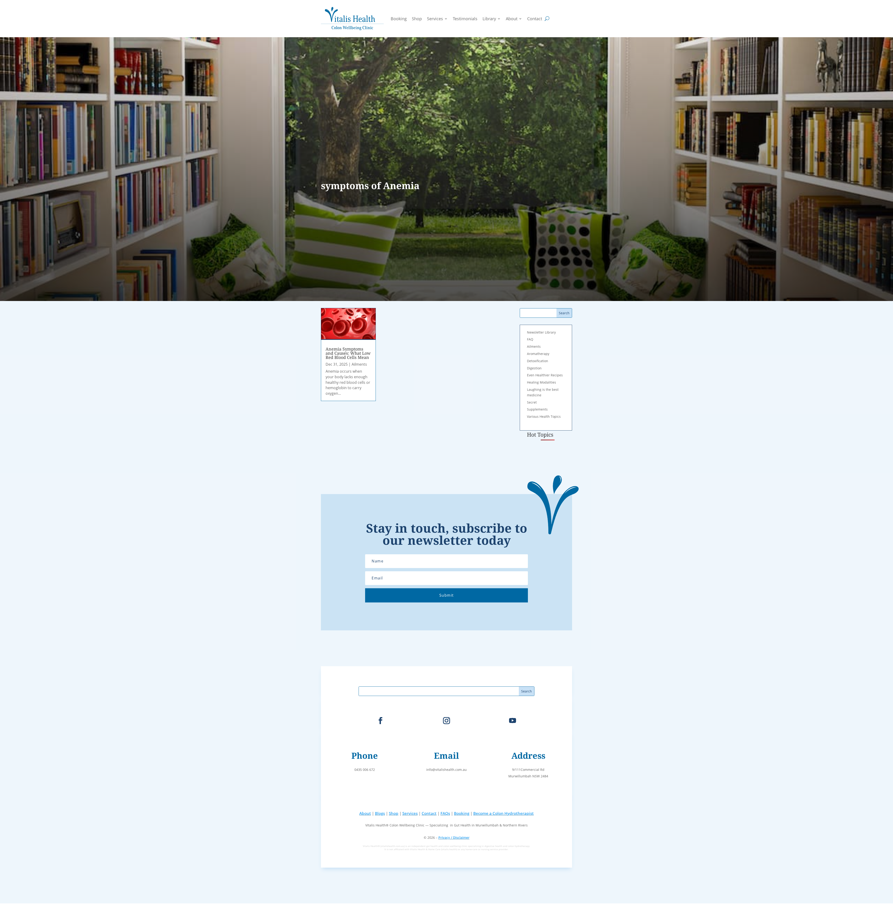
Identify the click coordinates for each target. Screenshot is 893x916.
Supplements (537, 409)
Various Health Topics (544, 416)
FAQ (530, 339)
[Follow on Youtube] (513, 721)
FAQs (445, 813)
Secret (532, 402)
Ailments (359, 364)
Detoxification (537, 361)
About (511, 18)
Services (435, 18)
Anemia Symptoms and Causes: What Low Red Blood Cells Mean (348, 353)
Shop (417, 18)
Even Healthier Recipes (545, 375)
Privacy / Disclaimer (454, 837)
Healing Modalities (541, 382)
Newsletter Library (541, 332)
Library (489, 18)
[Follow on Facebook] (380, 721)
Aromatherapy (538, 353)
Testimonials (465, 18)
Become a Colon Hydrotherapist (503, 813)
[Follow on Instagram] (446, 721)
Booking (399, 18)
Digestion (534, 368)
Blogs (380, 813)
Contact (534, 18)
